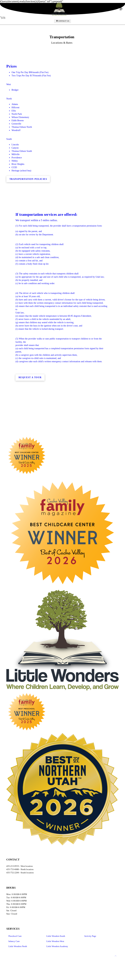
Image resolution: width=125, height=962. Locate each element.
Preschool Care (15, 936)
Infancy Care (14, 941)
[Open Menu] (121, 9)
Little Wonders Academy (57, 946)
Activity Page (90, 936)
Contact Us (63, 21)
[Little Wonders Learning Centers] (59, 9)
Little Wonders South (55, 936)
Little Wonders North (17, 946)
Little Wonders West (55, 941)
